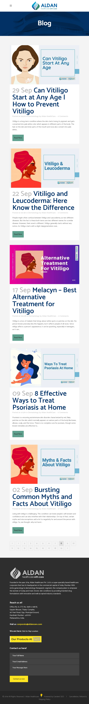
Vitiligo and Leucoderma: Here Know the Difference (43, 201)
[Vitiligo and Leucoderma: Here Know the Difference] (44, 168)
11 (12, 548)
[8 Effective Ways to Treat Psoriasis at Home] (44, 367)
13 (24, 548)
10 (74, 543)
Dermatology (33, 116)
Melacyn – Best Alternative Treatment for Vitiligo (44, 301)
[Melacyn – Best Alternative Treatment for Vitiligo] (44, 264)
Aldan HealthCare (49, 116)
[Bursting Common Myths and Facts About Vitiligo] (44, 464)
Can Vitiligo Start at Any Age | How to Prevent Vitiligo (40, 101)
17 (49, 548)
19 (61, 548)
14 (30, 548)
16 (43, 548)
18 (55, 548)
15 (37, 548)
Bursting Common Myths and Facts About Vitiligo (42, 497)
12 (18, 548)
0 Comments (63, 116)
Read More (18, 137)
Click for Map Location (30, 631)
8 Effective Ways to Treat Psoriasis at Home (39, 400)
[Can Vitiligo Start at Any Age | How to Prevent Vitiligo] (44, 64)
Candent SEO (59, 696)
